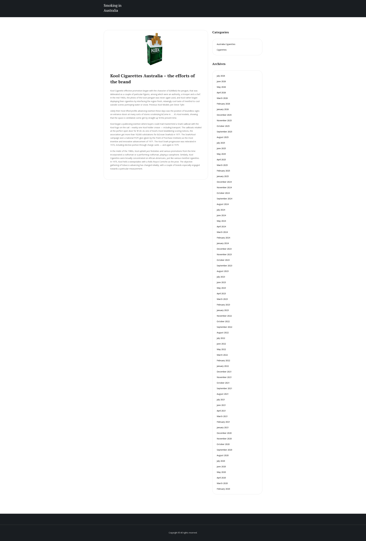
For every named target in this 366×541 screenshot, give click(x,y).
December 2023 (224, 248)
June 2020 (221, 466)
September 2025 (224, 131)
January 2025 (223, 176)
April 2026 (221, 92)
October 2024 (223, 193)
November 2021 (224, 377)
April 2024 (221, 226)
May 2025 (221, 154)
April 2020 (221, 477)
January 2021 (223, 427)
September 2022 (224, 327)
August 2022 (223, 332)
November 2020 (224, 438)
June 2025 (221, 148)
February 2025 (223, 170)
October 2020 (223, 444)
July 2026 (221, 75)
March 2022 (222, 355)
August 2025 (223, 137)
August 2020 (223, 455)
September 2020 (224, 449)
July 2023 (221, 276)
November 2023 (224, 254)
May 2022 (221, 349)
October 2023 (223, 260)
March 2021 (222, 416)
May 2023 (221, 288)
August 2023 (223, 271)
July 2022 (221, 338)
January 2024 (223, 243)
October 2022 (223, 321)
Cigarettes (222, 49)
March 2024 (222, 232)
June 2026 (221, 81)
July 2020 (221, 461)
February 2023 (223, 304)
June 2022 (221, 343)
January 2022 (223, 366)
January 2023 (223, 310)
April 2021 (221, 410)
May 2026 (221, 87)
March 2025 (222, 165)
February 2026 (223, 103)
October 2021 (223, 382)
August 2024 (223, 204)
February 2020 (223, 488)
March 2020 (222, 483)
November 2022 (224, 315)
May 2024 (221, 221)
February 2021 (223, 421)
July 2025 (221, 142)
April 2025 (221, 159)
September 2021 (224, 388)
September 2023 (224, 265)
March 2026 (222, 98)
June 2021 (221, 405)
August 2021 (223, 394)
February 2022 (223, 360)
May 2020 (221, 472)
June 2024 (221, 215)
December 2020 (224, 433)
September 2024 (224, 198)
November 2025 (224, 120)
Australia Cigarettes (226, 44)
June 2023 (221, 282)
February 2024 (223, 237)
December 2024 (224, 181)
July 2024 (221, 209)
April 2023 (221, 293)
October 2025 (223, 126)
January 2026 (223, 109)
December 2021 (224, 371)
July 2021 (221, 399)
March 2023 (222, 299)
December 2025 (224, 114)
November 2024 (224, 187)
